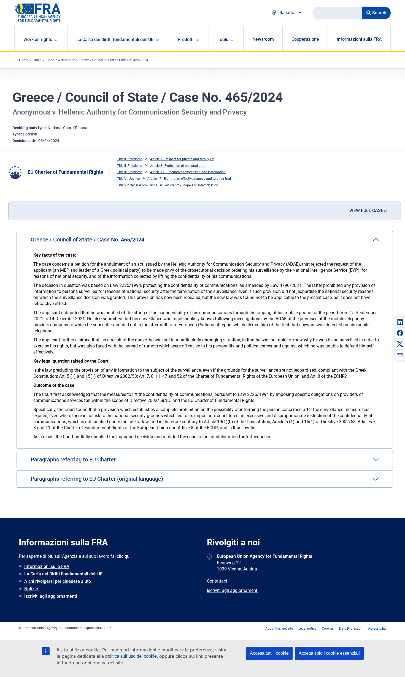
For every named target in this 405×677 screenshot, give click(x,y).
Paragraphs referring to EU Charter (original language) (97, 478)
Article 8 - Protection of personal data (178, 166)
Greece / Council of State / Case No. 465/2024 (113, 60)
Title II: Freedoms (129, 159)
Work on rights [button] (37, 39)
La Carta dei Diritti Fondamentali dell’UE (63, 574)
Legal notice (307, 628)
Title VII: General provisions (137, 185)
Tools (37, 60)
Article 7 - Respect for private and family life (182, 159)
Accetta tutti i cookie (269, 653)
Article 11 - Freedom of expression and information (188, 172)
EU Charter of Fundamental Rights (65, 172)
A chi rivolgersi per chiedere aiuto (57, 581)
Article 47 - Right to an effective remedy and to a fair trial (189, 179)
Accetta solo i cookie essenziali (329, 653)
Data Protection (351, 628)
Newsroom (263, 39)
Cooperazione (305, 39)
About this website (279, 628)
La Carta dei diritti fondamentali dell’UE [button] (114, 39)
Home (23, 60)
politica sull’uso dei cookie (131, 656)
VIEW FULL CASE (366, 210)
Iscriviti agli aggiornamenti (50, 596)
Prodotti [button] (185, 39)
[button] (400, 321)
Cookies (328, 628)
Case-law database (61, 60)
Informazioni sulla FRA (359, 39)
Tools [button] (223, 39)
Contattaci (217, 581)
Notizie (31, 588)
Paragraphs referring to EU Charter (73, 459)
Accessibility (377, 628)
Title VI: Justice (128, 179)
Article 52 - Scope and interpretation (191, 185)
